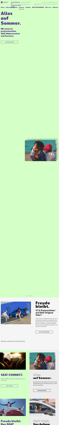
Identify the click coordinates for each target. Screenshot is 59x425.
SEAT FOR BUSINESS (38, 7)
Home (2, 7)
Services (21, 7)
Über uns (48, 7)
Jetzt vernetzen (9, 385)
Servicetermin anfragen (44, 331)
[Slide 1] (29, 296)
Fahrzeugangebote (11, 7)
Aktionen (55, 7)
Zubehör (28, 7)
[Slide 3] (31, 296)
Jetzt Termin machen (9, 42)
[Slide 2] (30, 296)
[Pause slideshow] (26, 296)
